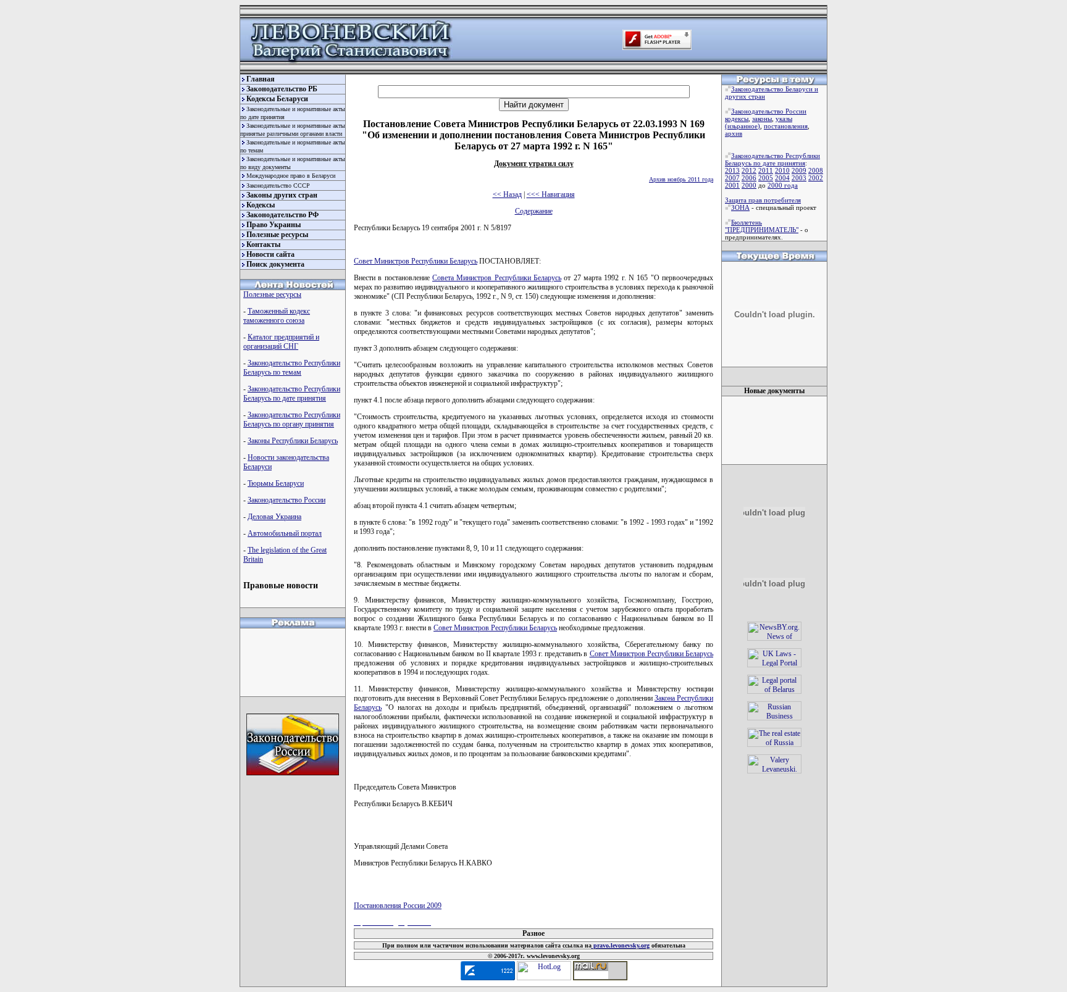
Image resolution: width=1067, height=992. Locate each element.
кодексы (736, 118)
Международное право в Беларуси (290, 175)
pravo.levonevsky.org (621, 945)
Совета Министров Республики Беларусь (496, 277)
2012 (749, 170)
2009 (799, 170)
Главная (260, 79)
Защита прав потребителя (763, 200)
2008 (815, 170)
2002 (815, 177)
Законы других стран (281, 195)
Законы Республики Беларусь (293, 440)
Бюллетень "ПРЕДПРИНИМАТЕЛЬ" (761, 226)
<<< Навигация (551, 194)
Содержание (534, 211)
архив (733, 133)
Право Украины (273, 224)
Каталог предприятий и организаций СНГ (281, 342)
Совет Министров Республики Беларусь (415, 261)
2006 (749, 177)
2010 (782, 170)
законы (762, 118)
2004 (782, 177)
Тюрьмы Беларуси (276, 483)
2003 (799, 177)
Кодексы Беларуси (277, 98)
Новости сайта (270, 254)
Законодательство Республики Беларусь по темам (291, 368)
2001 (732, 185)
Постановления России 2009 (397, 905)
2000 (749, 185)
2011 (765, 170)
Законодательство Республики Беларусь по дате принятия (291, 393)
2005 (765, 177)
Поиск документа (275, 264)
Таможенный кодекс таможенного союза (276, 316)
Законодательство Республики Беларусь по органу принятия (291, 419)
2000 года (783, 185)
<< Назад (507, 194)
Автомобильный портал (285, 533)
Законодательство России (286, 500)
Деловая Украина (274, 516)
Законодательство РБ (281, 89)
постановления (786, 126)
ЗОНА (740, 207)
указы (784, 118)
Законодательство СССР (278, 185)
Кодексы (260, 205)
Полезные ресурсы (277, 234)
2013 (732, 170)
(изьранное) (742, 126)
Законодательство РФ (282, 214)
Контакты (263, 244)
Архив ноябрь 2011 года (681, 179)
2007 (732, 177)
